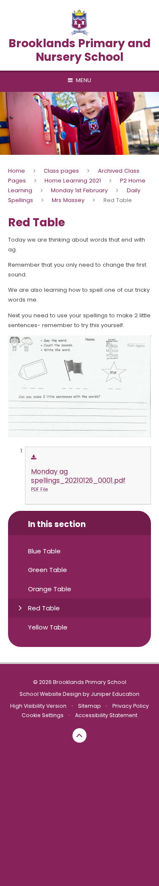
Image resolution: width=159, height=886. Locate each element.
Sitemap (89, 705)
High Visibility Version (38, 705)
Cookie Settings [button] (43, 715)
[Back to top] (80, 735)
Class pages (61, 171)
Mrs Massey (68, 200)
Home (16, 171)
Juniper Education (115, 694)
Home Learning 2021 (73, 181)
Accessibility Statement (106, 715)
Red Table (117, 200)
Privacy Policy (130, 705)
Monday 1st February (79, 190)
